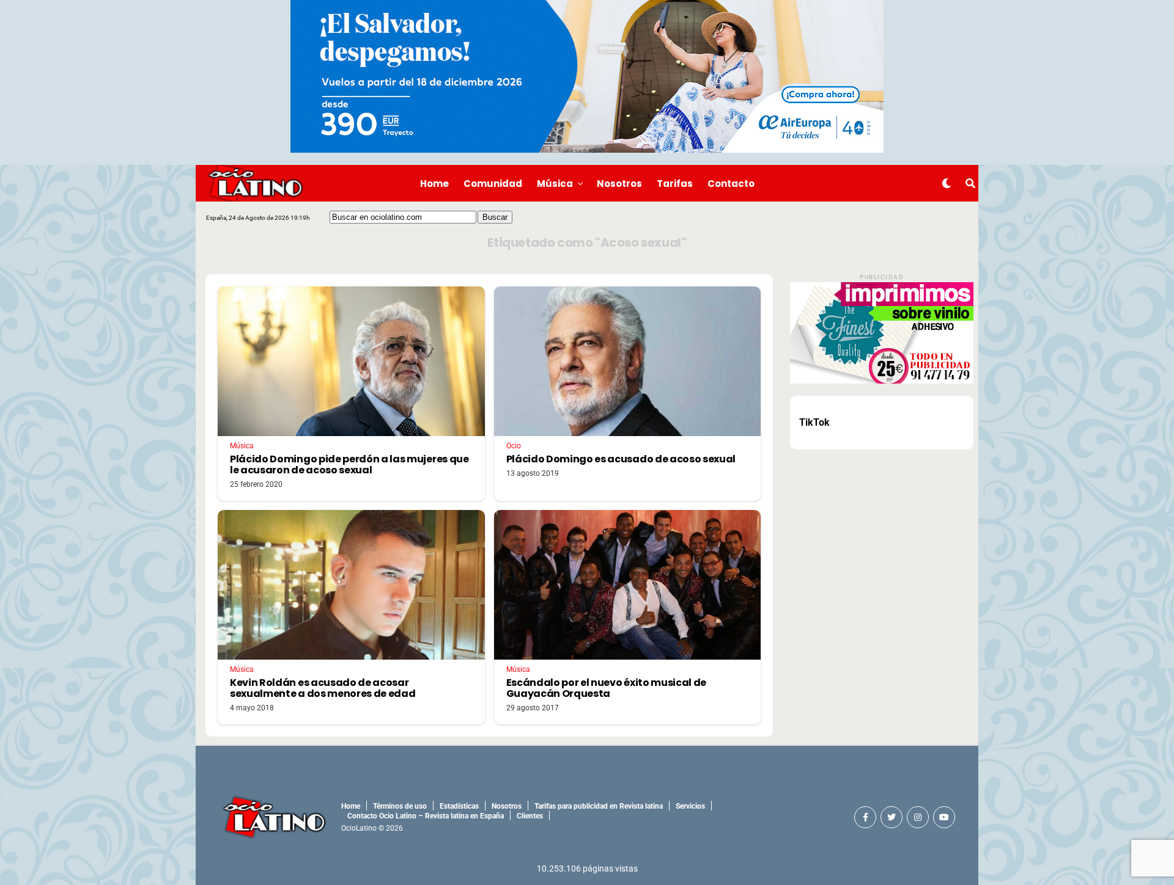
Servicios (690, 806)
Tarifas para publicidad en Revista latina (598, 806)
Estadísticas (459, 806)
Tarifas (675, 183)
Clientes (530, 816)
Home (434, 183)
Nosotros (619, 183)
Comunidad (492, 183)
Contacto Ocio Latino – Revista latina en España (425, 816)
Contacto (731, 183)
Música (555, 183)
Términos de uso (400, 806)
